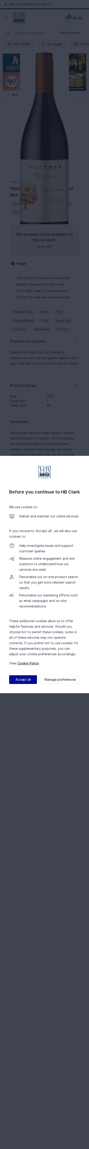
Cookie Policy (28, 663)
